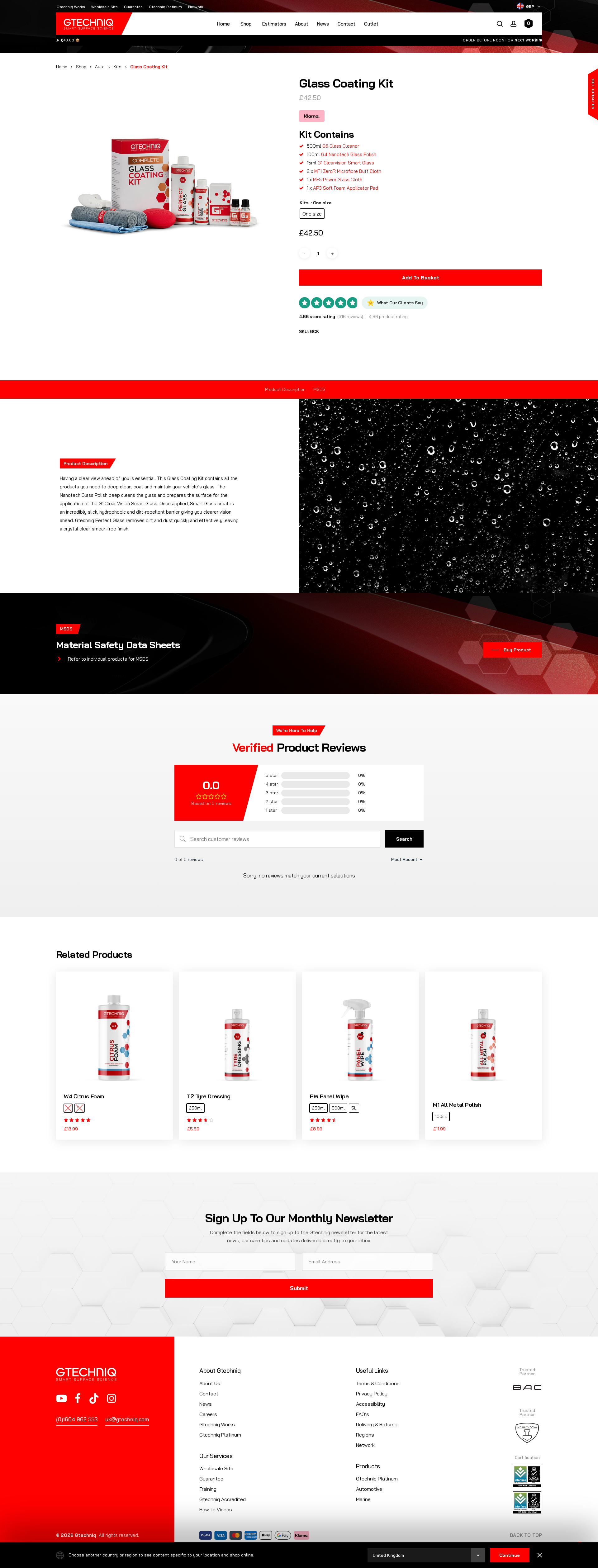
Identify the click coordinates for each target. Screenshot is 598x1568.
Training (207, 1489)
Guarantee (211, 1478)
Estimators (274, 24)
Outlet (371, 24)
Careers (208, 1414)
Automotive (369, 1489)
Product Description (285, 389)
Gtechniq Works (217, 1424)
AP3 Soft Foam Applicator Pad (345, 188)
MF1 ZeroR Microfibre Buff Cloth (347, 171)
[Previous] (61, 40)
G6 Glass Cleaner (340, 146)
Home (223, 24)
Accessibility (370, 1404)
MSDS (319, 389)
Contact (346, 24)
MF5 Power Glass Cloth (337, 180)
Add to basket (420, 277)
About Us (209, 1383)
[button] (512, 650)
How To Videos (215, 1509)
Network (365, 1445)
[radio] (312, 213)
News (323, 24)
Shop (81, 66)
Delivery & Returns (376, 1424)
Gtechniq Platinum (220, 1435)
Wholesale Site (216, 1468)
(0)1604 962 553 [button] (76, 1419)
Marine (363, 1499)
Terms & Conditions (378, 1383)
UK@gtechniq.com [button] (127, 1419)
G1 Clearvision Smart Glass (346, 163)
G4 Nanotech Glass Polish (348, 154)
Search (404, 839)
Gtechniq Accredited (222, 1499)
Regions (365, 1435)
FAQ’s (362, 1414)
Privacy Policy (371, 1393)
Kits (117, 66)
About (301, 24)
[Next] (536, 40)
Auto (100, 66)
